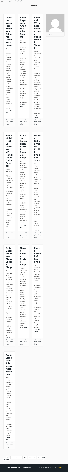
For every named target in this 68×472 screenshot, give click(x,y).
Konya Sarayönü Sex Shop (37, 255)
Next (43, 457)
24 (30, 457)
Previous (6, 459)
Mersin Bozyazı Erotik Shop (23, 256)
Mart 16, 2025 (21, 123)
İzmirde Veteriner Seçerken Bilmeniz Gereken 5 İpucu (9, 31)
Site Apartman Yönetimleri (14, 1)
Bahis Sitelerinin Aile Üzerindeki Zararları (9, 365)
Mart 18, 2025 (7, 123)
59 (38, 457)
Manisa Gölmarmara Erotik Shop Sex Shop (37, 148)
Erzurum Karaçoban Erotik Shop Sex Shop (23, 146)
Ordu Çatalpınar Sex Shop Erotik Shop (9, 258)
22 (20, 457)
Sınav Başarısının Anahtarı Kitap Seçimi (23, 27)
